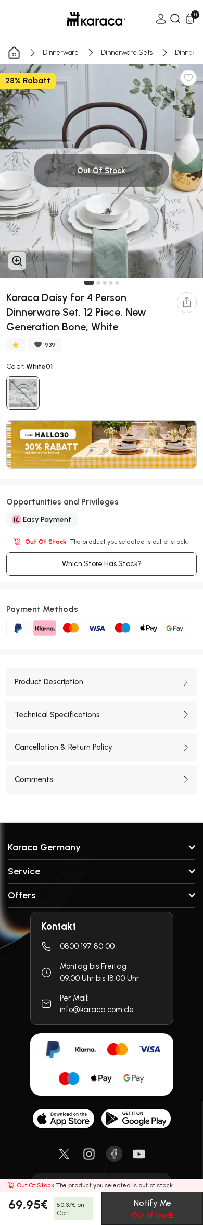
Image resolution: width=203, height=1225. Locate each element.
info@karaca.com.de (97, 1009)
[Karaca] (82, 19)
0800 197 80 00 (87, 946)
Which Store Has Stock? (102, 563)
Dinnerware (61, 52)
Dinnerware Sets (127, 52)
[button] (89, 283)
